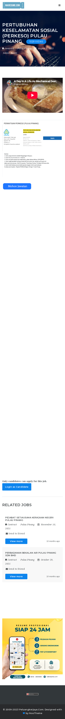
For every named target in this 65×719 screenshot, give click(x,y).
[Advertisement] (32, 332)
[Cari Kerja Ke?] (13, 5)
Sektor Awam (10, 53)
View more (16, 541)
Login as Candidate (16, 487)
